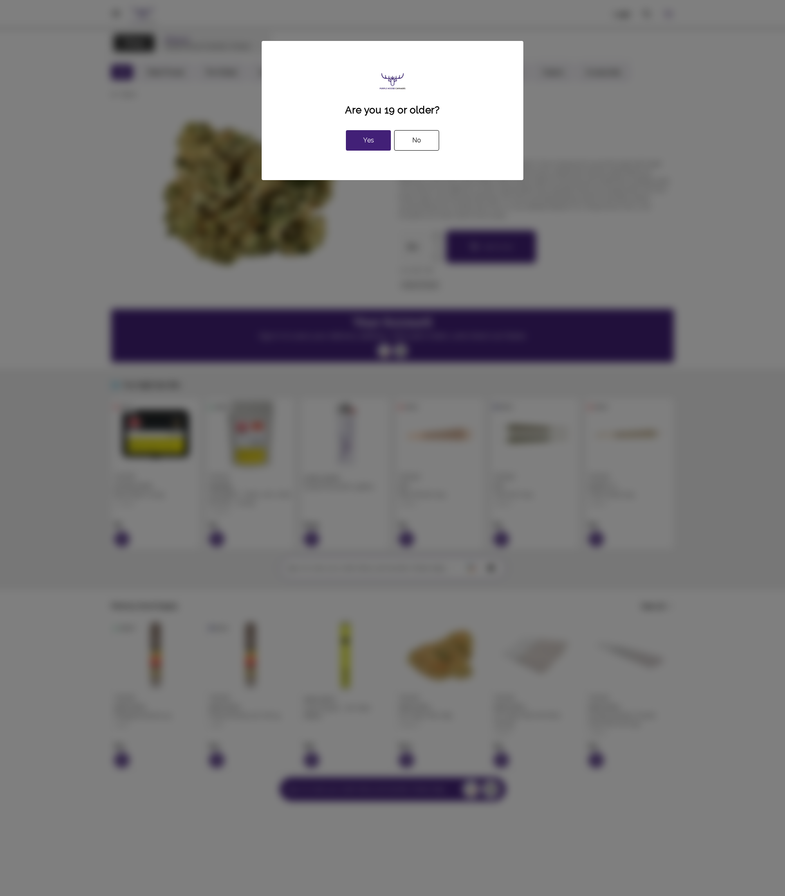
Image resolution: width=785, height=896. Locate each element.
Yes (368, 140)
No (416, 140)
